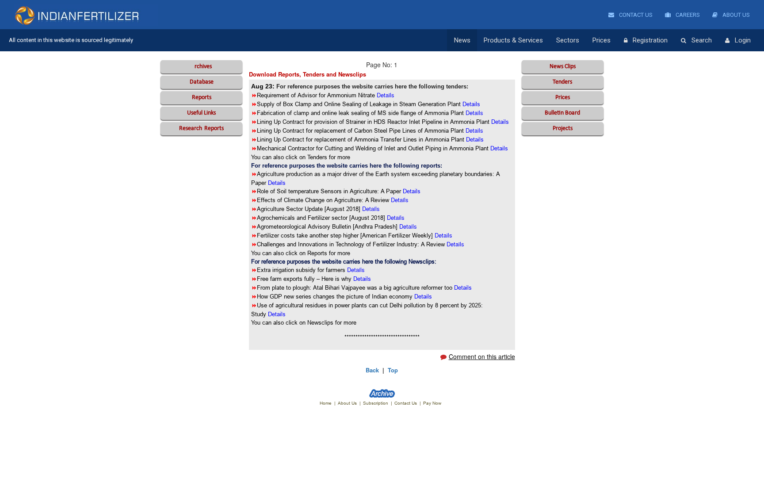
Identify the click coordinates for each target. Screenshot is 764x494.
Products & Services (513, 40)
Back (372, 370)
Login (743, 40)
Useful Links (201, 113)
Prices (601, 40)
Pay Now (432, 403)
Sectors (567, 40)
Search (701, 40)
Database (202, 82)
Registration (650, 40)
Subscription (375, 403)
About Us (735, 14)
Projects (563, 128)
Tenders (562, 82)
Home (326, 403)
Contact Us (635, 14)
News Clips (563, 66)
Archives (201, 66)
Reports (201, 97)
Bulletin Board (562, 113)
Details (400, 199)
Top (393, 370)
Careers (687, 14)
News (462, 40)
